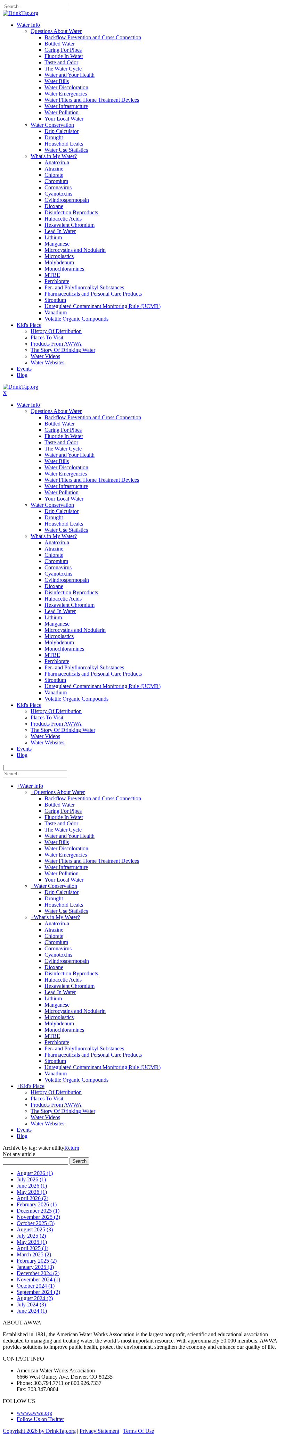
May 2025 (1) (32, 1242)
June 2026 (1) (32, 1186)
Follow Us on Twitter (40, 1419)
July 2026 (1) (31, 1179)
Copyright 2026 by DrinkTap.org (39, 1431)
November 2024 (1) (38, 1279)
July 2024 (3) (31, 1304)
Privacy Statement (99, 1431)
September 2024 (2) (38, 1292)
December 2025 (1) (38, 1211)
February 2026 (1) (37, 1204)
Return (71, 1148)
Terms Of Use (138, 1431)
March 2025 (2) (34, 1254)
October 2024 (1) (36, 1286)
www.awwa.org (34, 1413)
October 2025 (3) (36, 1223)
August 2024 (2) (35, 1298)
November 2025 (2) (38, 1217)
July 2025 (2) (31, 1236)
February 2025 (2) (37, 1261)
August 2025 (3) (35, 1229)
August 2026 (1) (35, 1173)
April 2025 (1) (32, 1248)
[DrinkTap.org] (20, 13)
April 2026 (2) (32, 1198)
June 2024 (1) (32, 1311)
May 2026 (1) (32, 1192)
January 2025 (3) (35, 1267)
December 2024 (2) (38, 1273)
